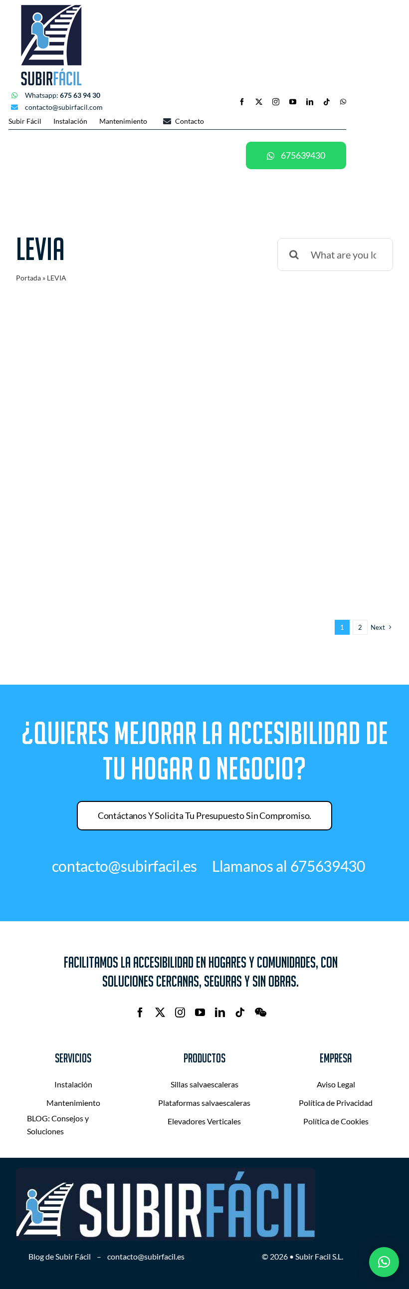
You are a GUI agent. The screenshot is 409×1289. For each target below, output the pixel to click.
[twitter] (258, 101)
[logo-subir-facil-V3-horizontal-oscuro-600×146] (165, 1173)
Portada (28, 277)
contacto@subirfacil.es (146, 1256)
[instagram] (275, 101)
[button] (384, 1262)
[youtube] (292, 101)
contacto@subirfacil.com (64, 107)
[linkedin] (309, 101)
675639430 (327, 866)
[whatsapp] (343, 101)
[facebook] (241, 101)
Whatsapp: (62, 95)
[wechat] (260, 1013)
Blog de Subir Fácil (59, 1256)
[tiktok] (326, 101)
